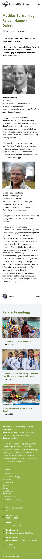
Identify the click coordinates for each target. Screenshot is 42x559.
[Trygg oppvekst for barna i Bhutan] (20, 327)
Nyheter (5, 485)
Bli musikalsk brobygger (12, 476)
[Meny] (39, 4)
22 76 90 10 (10, 548)
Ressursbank (7, 482)
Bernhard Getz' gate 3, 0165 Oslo (19, 533)
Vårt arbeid (7, 473)
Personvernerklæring (11, 499)
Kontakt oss (7, 491)
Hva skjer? (6, 494)
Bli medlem (6, 479)
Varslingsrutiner (9, 496)
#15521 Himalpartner (15, 525)
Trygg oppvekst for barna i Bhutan (17, 341)
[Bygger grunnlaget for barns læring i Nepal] (20, 394)
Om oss (5, 488)
